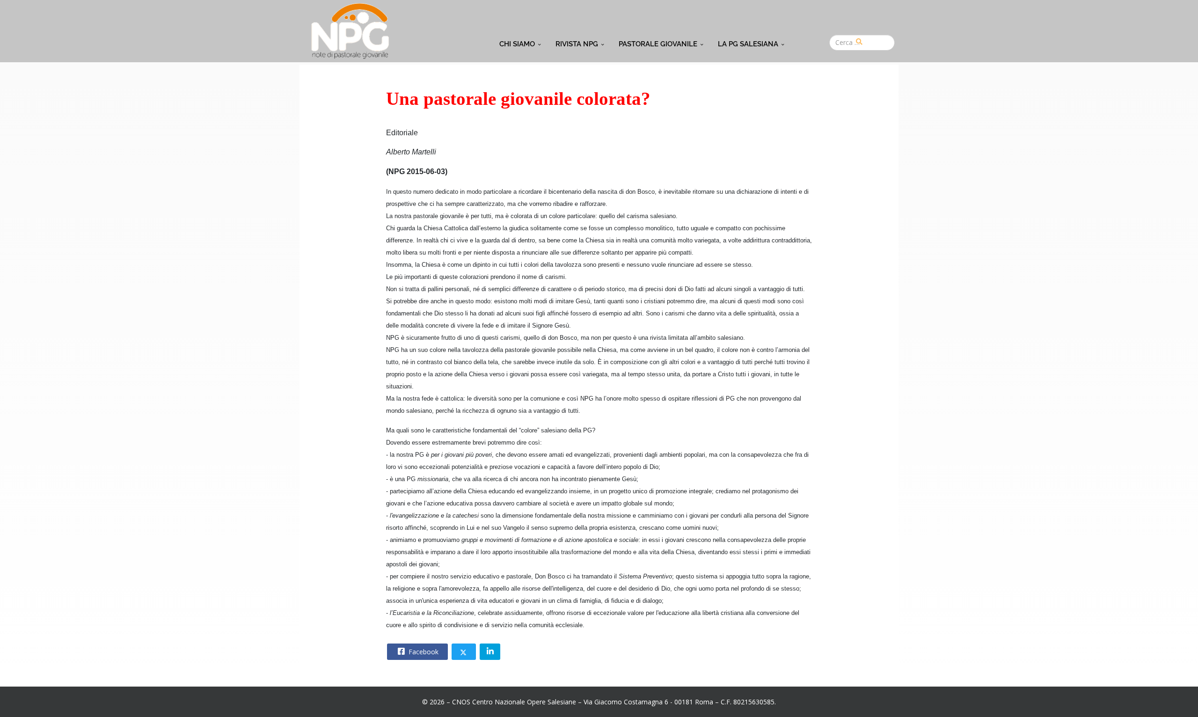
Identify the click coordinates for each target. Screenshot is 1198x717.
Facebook (422, 651)
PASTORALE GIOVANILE (658, 44)
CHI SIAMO (517, 44)
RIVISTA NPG (576, 44)
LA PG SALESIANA (748, 44)
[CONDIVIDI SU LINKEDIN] (490, 652)
